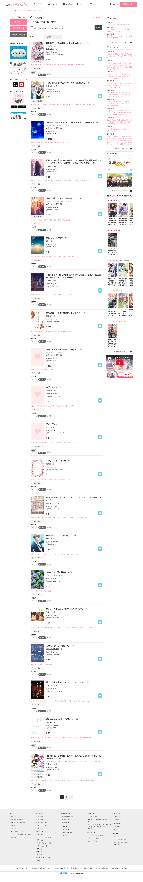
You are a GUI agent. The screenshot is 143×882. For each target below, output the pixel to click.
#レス (43, 331)
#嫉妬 (55, 294)
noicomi (64, 835)
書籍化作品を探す (119, 351)
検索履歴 (99, 17)
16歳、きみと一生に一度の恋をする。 (62, 349)
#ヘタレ (45, 104)
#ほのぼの (87, 517)
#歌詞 (32, 479)
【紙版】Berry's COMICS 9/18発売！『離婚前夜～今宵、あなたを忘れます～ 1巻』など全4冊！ (119, 103)
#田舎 (59, 220)
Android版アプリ (119, 819)
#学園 (83, 180)
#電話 (50, 220)
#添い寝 (66, 780)
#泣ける (49, 256)
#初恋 (59, 256)
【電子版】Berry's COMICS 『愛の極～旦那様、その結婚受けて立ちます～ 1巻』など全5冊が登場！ (119, 85)
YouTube (116, 829)
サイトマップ (26, 868)
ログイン (115, 4)
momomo (49, 166)
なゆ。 (48, 427)
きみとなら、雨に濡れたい (57, 572)
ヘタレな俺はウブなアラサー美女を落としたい (66, 83)
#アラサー (92, 104)
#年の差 (59, 104)
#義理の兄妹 (39, 517)
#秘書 (64, 65)
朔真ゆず (49, 390)
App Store (14, 107)
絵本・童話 (39, 852)
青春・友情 (39, 840)
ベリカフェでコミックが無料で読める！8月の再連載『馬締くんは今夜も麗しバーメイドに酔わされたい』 (119, 76)
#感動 (64, 256)
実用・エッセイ (41, 834)
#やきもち (78, 180)
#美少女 (58, 443)
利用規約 (34, 868)
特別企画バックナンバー (119, 191)
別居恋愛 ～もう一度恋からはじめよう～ (64, 313)
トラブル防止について (103, 868)
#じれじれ (72, 104)
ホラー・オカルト (41, 846)
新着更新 (13, 828)
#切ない (43, 256)
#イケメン (52, 443)
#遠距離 (45, 220)
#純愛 (38, 142)
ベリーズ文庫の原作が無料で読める (22, 834)
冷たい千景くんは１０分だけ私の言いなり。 (65, 609)
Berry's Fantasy (67, 832)
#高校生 (33, 142)
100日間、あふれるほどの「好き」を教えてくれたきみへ (70, 122)
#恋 (69, 479)
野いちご (116, 836)
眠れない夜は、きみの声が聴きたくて (62, 198)
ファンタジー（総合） (43, 825)
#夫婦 (64, 331)
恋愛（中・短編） (41, 822)
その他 (38, 860)
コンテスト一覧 (92, 816)
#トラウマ (53, 554)
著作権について (77, 868)
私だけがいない (52, 424)
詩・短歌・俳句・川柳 (43, 857)
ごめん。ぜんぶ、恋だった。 (58, 646)
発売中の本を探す (67, 816)
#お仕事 (85, 104)
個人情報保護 (116, 868)
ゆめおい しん (51, 503)
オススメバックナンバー (95, 841)
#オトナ (59, 517)
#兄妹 (32, 664)
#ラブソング (39, 479)
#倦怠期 (37, 331)
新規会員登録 (129, 4)
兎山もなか (50, 49)
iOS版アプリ (117, 816)
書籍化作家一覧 (67, 822)
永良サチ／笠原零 (52, 128)
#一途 (41, 65)
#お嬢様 (79, 627)
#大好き (55, 738)
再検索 (98, 27)
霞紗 (47, 241)
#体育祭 (85, 627)
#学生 (46, 479)
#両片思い (41, 180)
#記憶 (32, 443)
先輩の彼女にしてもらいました (59, 535)
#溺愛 (57, 180)
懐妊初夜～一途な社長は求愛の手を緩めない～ (66, 43)
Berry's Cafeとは (18, 35)
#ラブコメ (38, 104)
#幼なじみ (34, 180)
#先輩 (72, 554)
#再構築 (48, 331)
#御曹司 (46, 65)
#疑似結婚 (86, 780)
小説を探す (40, 4)
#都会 (55, 220)
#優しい (33, 406)
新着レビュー (15, 825)
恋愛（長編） (40, 819)
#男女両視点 (82, 65)
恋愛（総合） (40, 816)
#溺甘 (68, 65)
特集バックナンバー (94, 838)
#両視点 (47, 180)
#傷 (41, 406)
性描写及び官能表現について (61, 868)
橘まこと (49, 316)
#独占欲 (74, 627)
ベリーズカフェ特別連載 (95, 835)
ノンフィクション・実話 (43, 843)
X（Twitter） (117, 826)
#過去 (75, 443)
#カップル (60, 627)
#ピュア (33, 256)
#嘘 (38, 406)
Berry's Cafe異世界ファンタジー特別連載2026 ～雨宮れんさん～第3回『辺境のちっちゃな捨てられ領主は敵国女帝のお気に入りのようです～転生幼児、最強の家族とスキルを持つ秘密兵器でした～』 (119, 140)
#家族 (56, 142)
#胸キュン (71, 180)
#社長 (59, 65)
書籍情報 (69, 4)
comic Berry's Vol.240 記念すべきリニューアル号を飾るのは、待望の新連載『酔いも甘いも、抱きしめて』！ (119, 94)
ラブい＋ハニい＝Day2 (56, 461)
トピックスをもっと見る (119, 148)
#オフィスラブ (35, 780)
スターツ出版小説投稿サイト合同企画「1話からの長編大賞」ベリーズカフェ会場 (99, 826)
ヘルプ (17, 868)
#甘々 (53, 180)
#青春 (56, 479)
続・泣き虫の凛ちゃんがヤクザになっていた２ (66, 682)
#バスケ (66, 554)
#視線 (58, 406)
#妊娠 (37, 65)
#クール (33, 627)
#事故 (37, 443)
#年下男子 (41, 738)
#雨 (32, 591)
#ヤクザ (42, 701)
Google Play (21, 107)
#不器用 (93, 780)
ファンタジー (40, 828)
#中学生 (39, 220)
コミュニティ (15, 837)
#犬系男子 (48, 738)
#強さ (62, 406)
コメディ (39, 855)
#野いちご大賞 (63, 142)
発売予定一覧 (66, 819)
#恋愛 (32, 65)
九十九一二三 (51, 685)
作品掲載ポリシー (45, 868)
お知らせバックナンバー (119, 42)
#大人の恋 (53, 65)
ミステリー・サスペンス (43, 837)
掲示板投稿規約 (89, 868)
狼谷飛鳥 (49, 722)
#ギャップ (79, 104)
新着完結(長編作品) (17, 819)
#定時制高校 (78, 738)
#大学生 (65, 104)
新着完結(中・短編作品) (18, 822)
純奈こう (49, 538)
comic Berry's (66, 829)
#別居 (32, 331)
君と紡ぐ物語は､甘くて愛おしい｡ (60, 719)
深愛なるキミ (52, 387)
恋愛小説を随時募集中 (125, 260)
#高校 (37, 664)
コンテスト (97, 4)
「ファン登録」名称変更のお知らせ (118, 24)
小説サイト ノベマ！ (120, 839)
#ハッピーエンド (57, 331)
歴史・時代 (39, 849)
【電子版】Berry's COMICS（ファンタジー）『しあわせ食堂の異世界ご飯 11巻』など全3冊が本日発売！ (119, 112)
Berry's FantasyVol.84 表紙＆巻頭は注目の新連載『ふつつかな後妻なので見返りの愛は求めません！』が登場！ (119, 122)
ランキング (55, 4)
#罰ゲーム (46, 406)
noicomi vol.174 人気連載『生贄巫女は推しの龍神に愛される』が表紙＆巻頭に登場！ (119, 56)
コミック (83, 4)
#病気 (51, 142)
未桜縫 (48, 464)
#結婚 (81, 517)
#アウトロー (49, 701)
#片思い (42, 664)
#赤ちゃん (74, 65)
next (71, 797)
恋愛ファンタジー (41, 831)
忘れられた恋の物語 (55, 238)
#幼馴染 (56, 701)
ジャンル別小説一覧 (17, 831)
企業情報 (125, 868)
